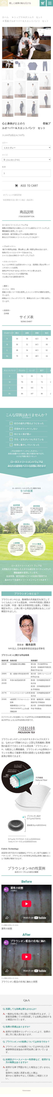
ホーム (5, 17)
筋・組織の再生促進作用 (19, 674)
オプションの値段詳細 (12, 195)
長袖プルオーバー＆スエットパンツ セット (27, 21)
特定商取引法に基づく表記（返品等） (18, 200)
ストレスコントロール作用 (20, 693)
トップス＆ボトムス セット (28, 17)
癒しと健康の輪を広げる (20, 3)
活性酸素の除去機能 (17, 664)
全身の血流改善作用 (17, 680)
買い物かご (43, 3)
